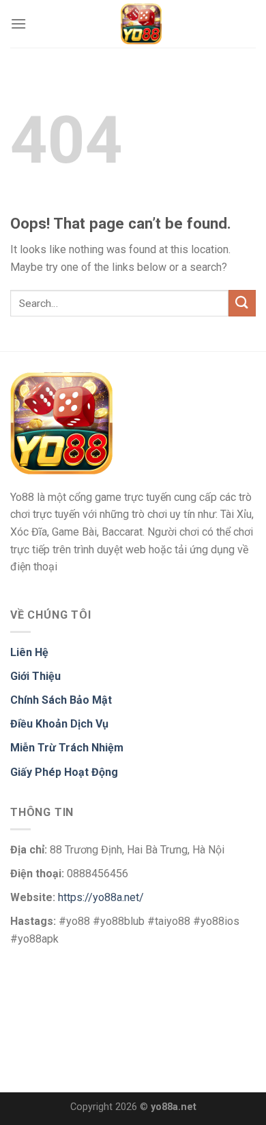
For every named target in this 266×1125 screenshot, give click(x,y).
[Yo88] (141, 24)
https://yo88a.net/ (101, 897)
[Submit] (242, 303)
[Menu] (18, 23)
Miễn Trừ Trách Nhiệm (66, 747)
